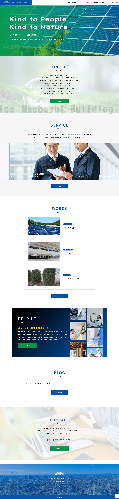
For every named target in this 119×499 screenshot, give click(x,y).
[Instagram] (59, 487)
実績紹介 (80, 2)
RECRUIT (27, 345)
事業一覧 (74, 2)
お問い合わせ (115, 2)
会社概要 (102, 2)
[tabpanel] (59, 28)
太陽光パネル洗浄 (68, 224)
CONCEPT (59, 101)
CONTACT (59, 448)
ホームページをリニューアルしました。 (41, 383)
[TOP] (59, 462)
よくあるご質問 (88, 2)
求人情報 (96, 2)
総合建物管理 (67, 275)
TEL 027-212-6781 (59, 440)
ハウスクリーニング (68, 249)
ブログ (108, 2)
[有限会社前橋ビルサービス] (16, 2)
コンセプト (67, 2)
